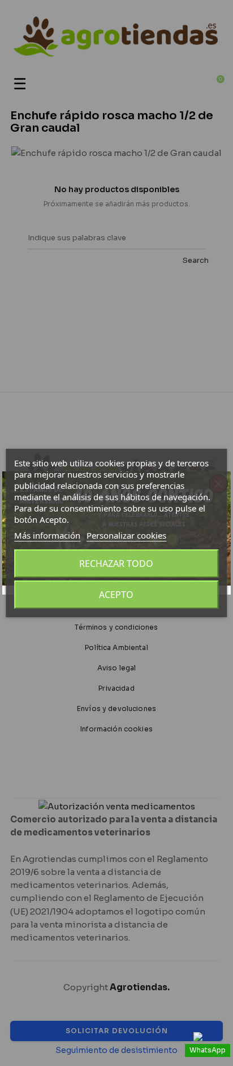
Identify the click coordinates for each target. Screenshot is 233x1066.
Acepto (116, 594)
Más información (47, 535)
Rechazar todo (116, 563)
